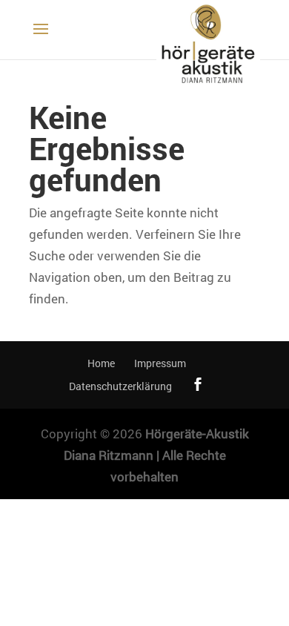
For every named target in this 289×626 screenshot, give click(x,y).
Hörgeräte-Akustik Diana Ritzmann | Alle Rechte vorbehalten (156, 455)
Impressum (160, 363)
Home (101, 363)
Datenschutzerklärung (120, 386)
